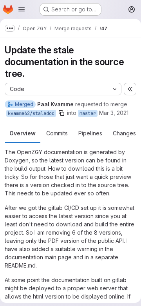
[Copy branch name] (61, 113)
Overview (22, 133)
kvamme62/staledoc (31, 113)
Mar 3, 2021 (113, 112)
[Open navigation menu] (21, 9)
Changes (124, 133)
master (88, 113)
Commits (57, 133)
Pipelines (90, 133)
